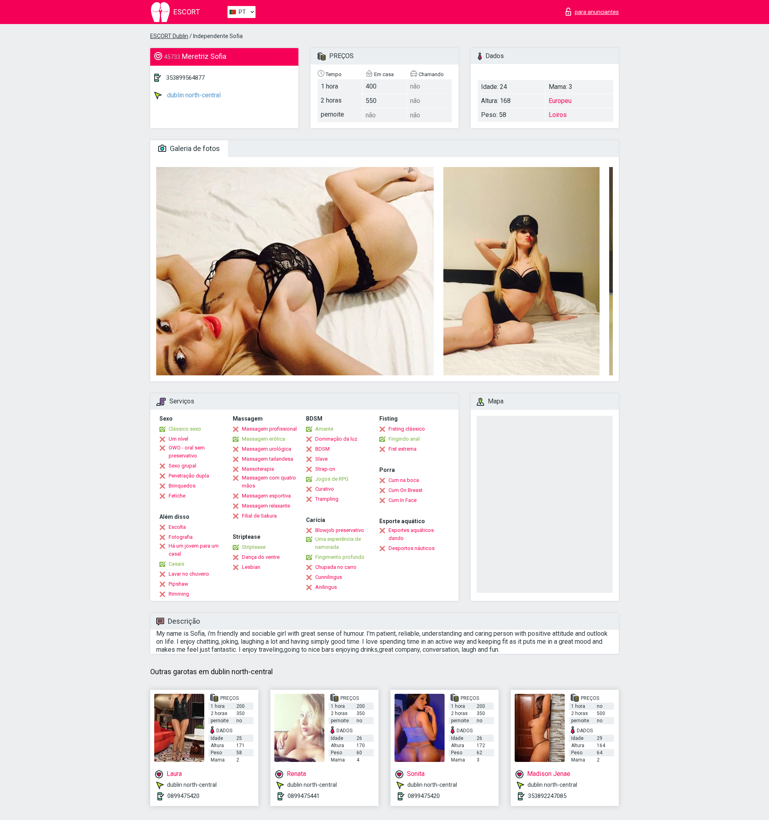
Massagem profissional (269, 429)
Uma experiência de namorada (338, 543)
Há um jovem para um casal (194, 550)
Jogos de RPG (331, 479)
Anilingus (326, 587)
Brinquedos (182, 486)
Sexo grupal (182, 466)
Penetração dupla (189, 476)
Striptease (254, 547)
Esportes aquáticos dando (411, 534)
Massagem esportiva (266, 496)
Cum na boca (404, 480)
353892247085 (547, 796)
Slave (321, 459)
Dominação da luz (336, 439)
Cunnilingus (328, 577)
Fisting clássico (407, 429)
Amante (324, 429)
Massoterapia (258, 469)
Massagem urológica (266, 449)
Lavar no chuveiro (189, 574)
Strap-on (325, 469)
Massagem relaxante (266, 506)
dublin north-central (193, 95)
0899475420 (183, 796)
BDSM (322, 449)
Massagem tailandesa (267, 459)
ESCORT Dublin (169, 36)
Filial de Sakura (259, 516)
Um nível (178, 439)
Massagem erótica (263, 439)
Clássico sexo (185, 429)
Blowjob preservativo (339, 530)
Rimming (179, 594)
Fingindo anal (404, 439)
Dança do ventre (261, 557)
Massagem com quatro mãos (269, 482)
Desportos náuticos (412, 548)
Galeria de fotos (194, 148)
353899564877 (185, 77)
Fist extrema (403, 449)
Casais (176, 564)
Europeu (560, 101)
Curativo (324, 489)
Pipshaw (178, 584)
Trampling (326, 499)
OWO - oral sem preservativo (187, 452)
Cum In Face (403, 500)
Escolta (177, 527)
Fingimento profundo (339, 557)
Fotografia (181, 537)
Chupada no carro (335, 567)
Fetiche (177, 496)
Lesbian (251, 567)
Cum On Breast (406, 490)
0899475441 (304, 796)
